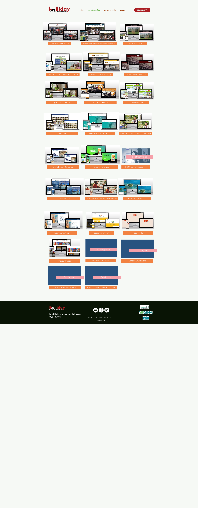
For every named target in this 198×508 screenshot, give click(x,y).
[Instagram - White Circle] (106, 310)
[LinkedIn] (95, 310)
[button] (139, 157)
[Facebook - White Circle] (101, 310)
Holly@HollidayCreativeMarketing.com (64, 314)
